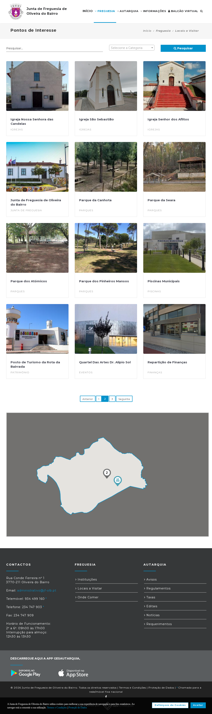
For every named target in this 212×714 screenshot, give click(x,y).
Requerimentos (158, 624)
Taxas (150, 597)
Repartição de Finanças (167, 362)
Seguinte (124, 399)
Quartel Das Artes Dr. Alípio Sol (105, 362)
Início (147, 30)
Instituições (87, 579)
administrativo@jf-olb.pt (36, 590)
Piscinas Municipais (164, 281)
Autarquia (128, 11)
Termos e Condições (132, 687)
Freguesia (106, 11)
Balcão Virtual (184, 11)
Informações (154, 11)
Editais (151, 606)
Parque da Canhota (95, 200)
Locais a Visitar (89, 588)
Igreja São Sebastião (96, 119)
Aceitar (198, 705)
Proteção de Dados (161, 687)
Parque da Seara (161, 200)
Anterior (87, 399)
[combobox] (131, 48)
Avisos (151, 579)
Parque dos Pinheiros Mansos (104, 281)
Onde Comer (88, 597)
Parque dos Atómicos (29, 281)
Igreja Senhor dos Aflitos (168, 119)
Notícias (152, 615)
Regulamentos (158, 588)
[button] (118, 481)
